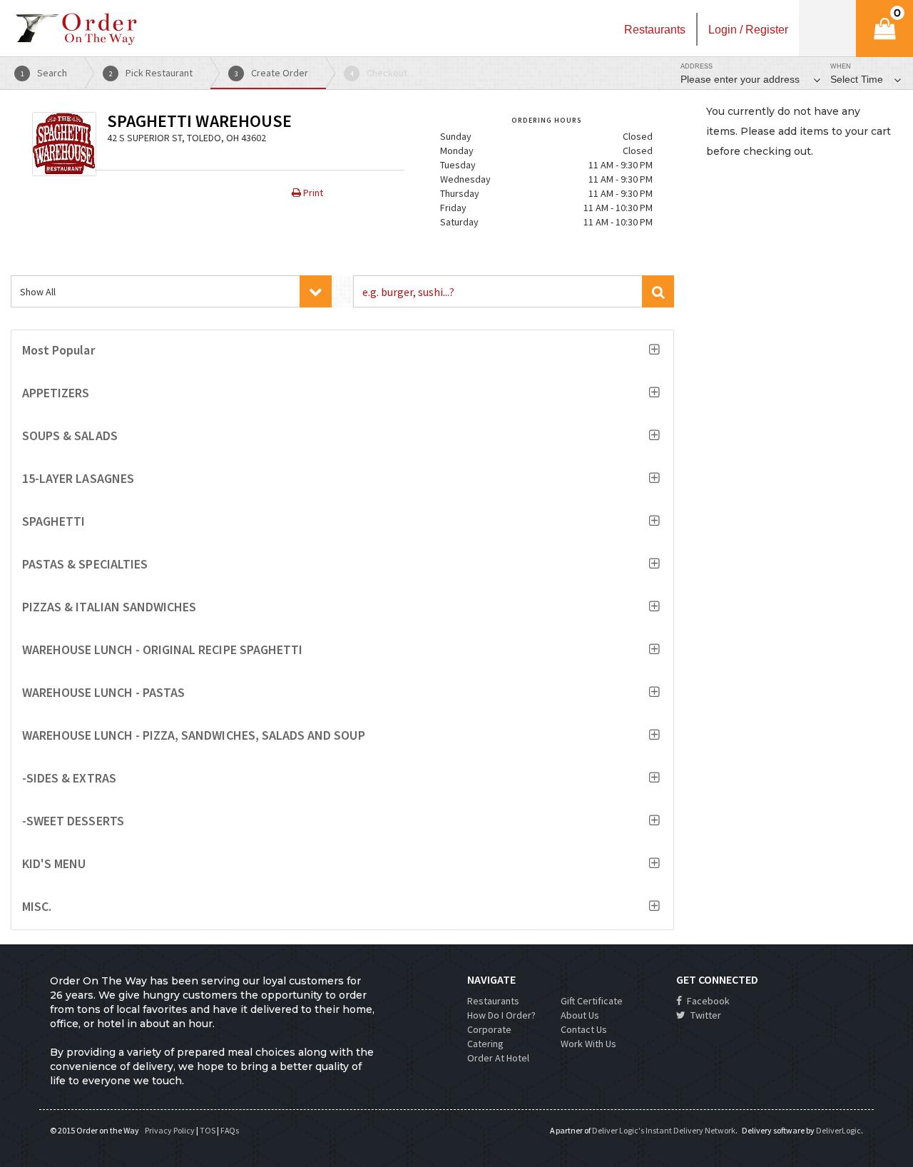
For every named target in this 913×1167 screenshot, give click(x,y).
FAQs (229, 1130)
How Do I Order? (501, 1015)
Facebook (707, 1000)
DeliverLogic (838, 1130)
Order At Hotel (498, 1057)
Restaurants (493, 1000)
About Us (580, 1015)
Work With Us (588, 1043)
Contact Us (584, 1029)
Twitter (704, 1015)
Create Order (272, 72)
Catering (485, 1043)
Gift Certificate (592, 1000)
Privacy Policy (170, 1130)
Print (312, 192)
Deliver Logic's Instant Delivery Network (663, 1130)
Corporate (489, 1029)
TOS (207, 1130)
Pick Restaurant (151, 72)
